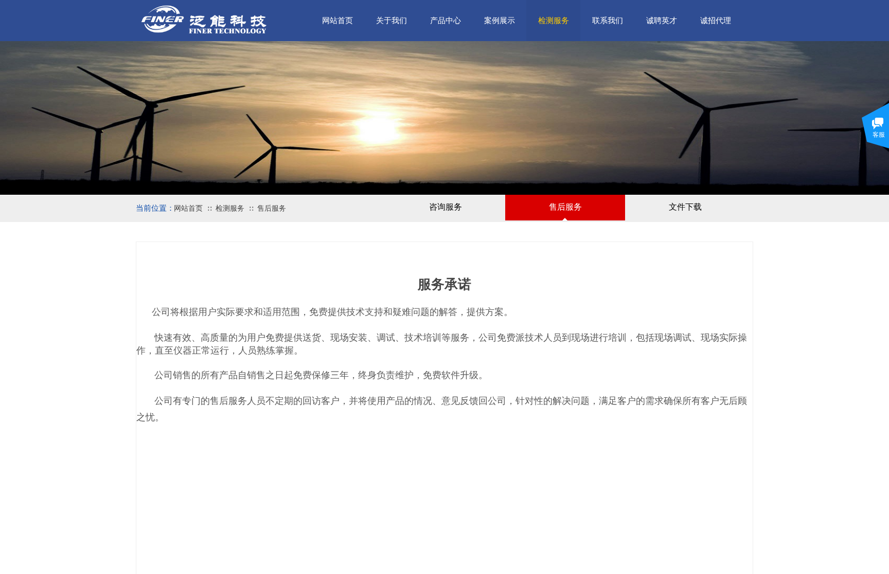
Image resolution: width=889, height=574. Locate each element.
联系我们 (607, 20)
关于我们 (391, 20)
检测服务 (230, 208)
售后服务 (271, 208)
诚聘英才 (661, 20)
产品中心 (445, 20)
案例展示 (499, 20)
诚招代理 (715, 20)
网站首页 (188, 208)
